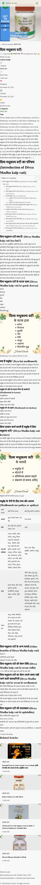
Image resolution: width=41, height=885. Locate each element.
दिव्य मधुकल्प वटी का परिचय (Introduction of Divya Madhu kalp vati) (20, 183)
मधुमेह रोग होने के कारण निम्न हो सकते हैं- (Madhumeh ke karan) (23, 199)
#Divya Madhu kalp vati (8, 118)
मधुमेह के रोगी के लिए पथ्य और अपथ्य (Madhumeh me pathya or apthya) (20, 211)
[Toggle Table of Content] (36, 178)
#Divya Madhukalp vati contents (16, 124)
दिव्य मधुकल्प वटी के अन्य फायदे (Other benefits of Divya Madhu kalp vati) (21, 215)
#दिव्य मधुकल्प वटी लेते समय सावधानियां (26, 142)
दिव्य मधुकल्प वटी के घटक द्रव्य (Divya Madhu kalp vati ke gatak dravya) (22, 192)
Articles (7, 878)
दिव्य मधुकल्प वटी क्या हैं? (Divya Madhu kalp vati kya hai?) (20, 188)
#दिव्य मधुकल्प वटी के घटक (25, 139)
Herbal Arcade (11, 3)
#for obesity (18, 136)
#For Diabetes (9, 136)
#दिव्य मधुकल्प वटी (29, 136)
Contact (32, 878)
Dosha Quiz (21, 878)
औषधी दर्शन (3, 111)
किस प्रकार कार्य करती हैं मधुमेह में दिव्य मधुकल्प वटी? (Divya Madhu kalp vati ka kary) (21, 206)
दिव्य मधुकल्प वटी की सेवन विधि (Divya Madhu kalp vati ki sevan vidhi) (22, 220)
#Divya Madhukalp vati (25, 118)
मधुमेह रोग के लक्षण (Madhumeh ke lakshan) (20, 202)
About (2, 878)
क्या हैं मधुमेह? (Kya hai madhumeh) (16, 196)
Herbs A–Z (13, 878)
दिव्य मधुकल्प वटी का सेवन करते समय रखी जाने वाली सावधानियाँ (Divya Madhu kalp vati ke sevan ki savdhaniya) (22, 225)
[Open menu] (37, 3)
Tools (28, 878)
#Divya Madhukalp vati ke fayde (27, 127)
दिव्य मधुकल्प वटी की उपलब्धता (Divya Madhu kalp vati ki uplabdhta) (22, 229)
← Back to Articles (7, 44)
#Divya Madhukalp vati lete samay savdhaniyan (17, 130)
